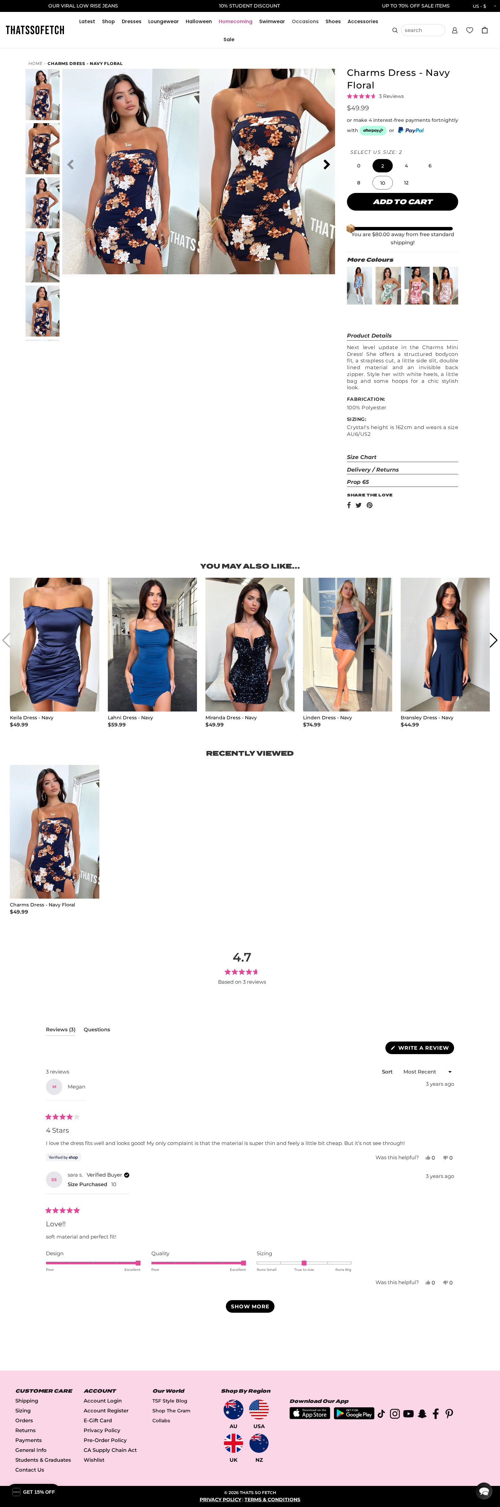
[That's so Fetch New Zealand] (259, 1443)
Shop (108, 21)
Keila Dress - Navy (31, 718)
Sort (388, 1071)
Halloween (199, 21)
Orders (24, 1420)
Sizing (23, 1410)
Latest (87, 21)
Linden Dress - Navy (327, 718)
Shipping (26, 1400)
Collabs (161, 1421)
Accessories (363, 21)
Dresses (131, 21)
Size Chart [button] (362, 457)
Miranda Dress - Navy (231, 718)
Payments (28, 1440)
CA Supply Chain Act (110, 1450)
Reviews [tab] (61, 1031)
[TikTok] (381, 1415)
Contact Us (29, 1470)
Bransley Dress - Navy (427, 718)
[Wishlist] (469, 30)
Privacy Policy (102, 1430)
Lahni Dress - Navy (130, 718)
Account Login (103, 1400)
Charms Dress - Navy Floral (85, 63)
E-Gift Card (98, 1420)
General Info (31, 1450)
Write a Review (425, 1049)
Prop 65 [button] (358, 482)
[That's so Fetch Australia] (233, 1409)
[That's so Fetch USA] (259, 1409)
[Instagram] (395, 1415)
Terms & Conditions (272, 1499)
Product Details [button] (369, 335)
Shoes (333, 21)
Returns (25, 1430)
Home (36, 63)
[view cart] (484, 30)
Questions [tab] (97, 1031)
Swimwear (272, 21)
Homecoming (235, 21)
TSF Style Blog (169, 1401)
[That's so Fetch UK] (233, 1443)
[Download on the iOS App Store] (309, 1417)
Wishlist (94, 1460)
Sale (228, 39)
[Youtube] (408, 1415)
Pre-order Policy (105, 1440)
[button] (454, 29)
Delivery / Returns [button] (373, 469)
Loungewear (163, 21)
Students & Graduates (43, 1460)
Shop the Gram (171, 1411)
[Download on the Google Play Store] (354, 1417)
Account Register (106, 1410)
